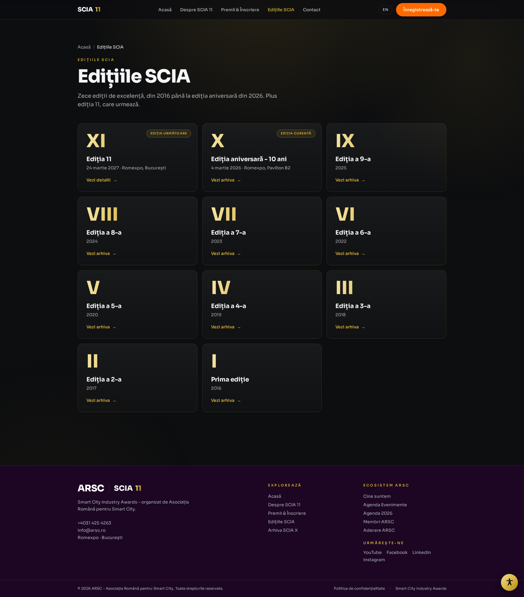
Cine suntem (377, 496)
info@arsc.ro (92, 530)
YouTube (372, 552)
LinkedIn (421, 552)
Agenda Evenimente (385, 504)
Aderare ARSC (379, 530)
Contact (312, 9)
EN (385, 9)
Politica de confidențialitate (359, 588)
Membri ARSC (378, 521)
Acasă (165, 9)
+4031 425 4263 (94, 523)
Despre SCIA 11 (196, 9)
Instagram (374, 559)
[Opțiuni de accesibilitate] (509, 582)
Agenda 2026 (377, 513)
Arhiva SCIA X (283, 530)
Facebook (397, 552)
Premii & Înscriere (240, 9)
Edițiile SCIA (281, 9)
